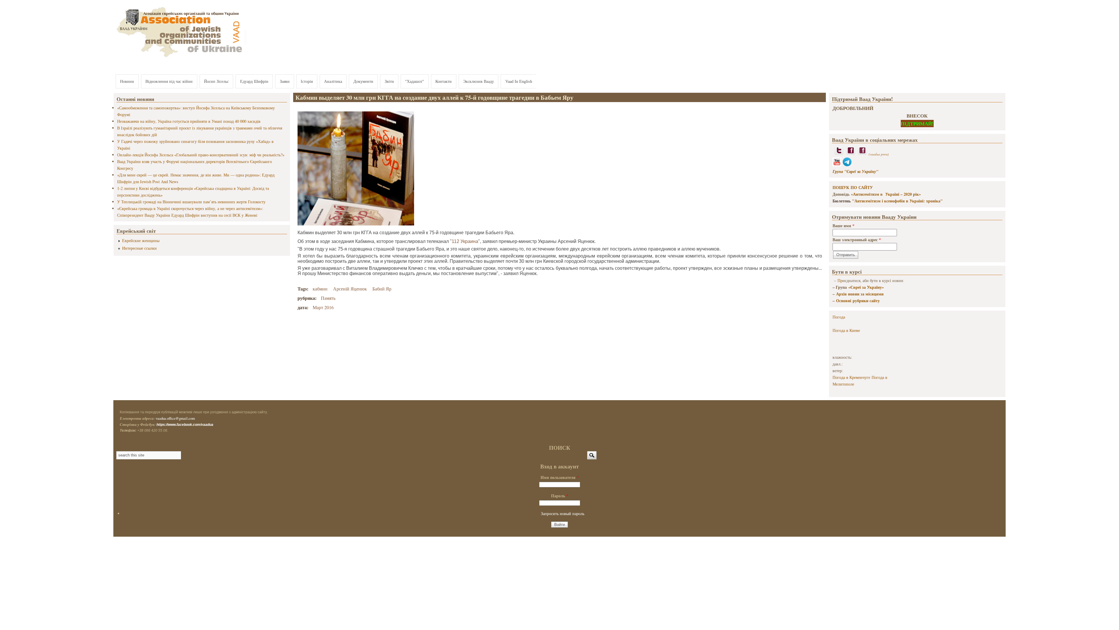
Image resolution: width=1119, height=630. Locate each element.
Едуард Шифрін (254, 81)
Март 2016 (323, 307)
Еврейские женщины (140, 240)
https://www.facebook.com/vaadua (184, 425)
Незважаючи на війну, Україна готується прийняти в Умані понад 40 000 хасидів (189, 121)
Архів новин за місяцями (860, 294)
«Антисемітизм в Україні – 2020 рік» (886, 194)
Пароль (559, 496)
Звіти (389, 81)
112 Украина (465, 241)
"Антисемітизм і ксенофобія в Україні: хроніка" (897, 201)
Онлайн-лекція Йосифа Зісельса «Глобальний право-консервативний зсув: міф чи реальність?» (200, 155)
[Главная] (180, 58)
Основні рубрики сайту (858, 301)
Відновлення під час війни (169, 81)
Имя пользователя (560, 477)
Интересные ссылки (139, 248)
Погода (839, 317)
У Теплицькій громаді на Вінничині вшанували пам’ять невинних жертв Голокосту (191, 201)
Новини (127, 81)
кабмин (320, 289)
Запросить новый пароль (562, 513)
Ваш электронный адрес (857, 240)
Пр (840, 280)
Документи (363, 81)
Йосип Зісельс (216, 81)
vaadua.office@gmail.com (175, 418)
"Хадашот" (414, 81)
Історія (307, 81)
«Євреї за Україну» (866, 287)
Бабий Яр (381, 289)
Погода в (846, 330)
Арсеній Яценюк (350, 289)
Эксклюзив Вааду (478, 81)
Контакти (443, 81)
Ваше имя (843, 226)
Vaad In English (518, 81)
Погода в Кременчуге (851, 377)
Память (328, 298)
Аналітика (333, 81)
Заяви (285, 81)
